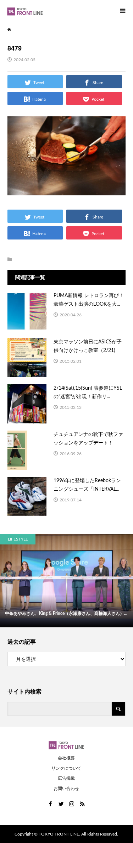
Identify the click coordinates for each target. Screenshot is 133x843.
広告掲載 (66, 778)
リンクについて (66, 768)
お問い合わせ (66, 788)
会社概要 (66, 758)
